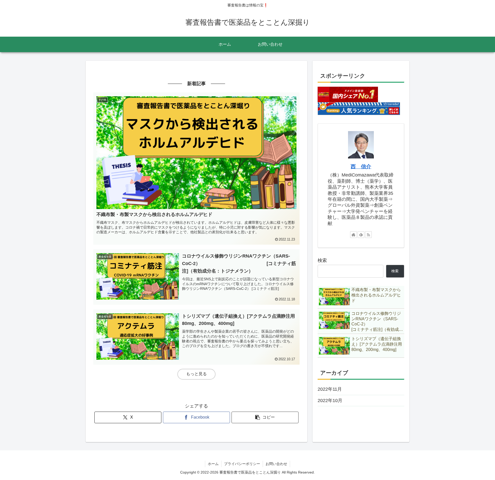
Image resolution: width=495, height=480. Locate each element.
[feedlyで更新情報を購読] (361, 234)
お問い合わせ (276, 464)
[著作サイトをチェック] (353, 234)
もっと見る (196, 374)
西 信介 (361, 166)
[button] (265, 417)
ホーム (213, 464)
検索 (322, 260)
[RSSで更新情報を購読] (368, 234)
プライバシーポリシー (242, 464)
